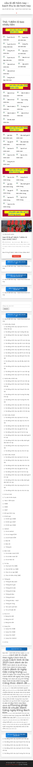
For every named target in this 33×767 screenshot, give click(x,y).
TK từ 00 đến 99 (11, 610)
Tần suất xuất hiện (11, 607)
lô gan (27, 701)
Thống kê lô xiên (11, 588)
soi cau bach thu (18, 713)
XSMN (6, 507)
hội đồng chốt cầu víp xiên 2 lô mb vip (17, 405)
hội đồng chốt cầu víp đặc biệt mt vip (17, 426)
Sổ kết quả (7, 516)
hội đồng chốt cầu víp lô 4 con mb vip (17, 371)
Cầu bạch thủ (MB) (12, 566)
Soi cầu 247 (11, 718)
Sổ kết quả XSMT (11, 522)
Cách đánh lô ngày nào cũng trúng (15, 671)
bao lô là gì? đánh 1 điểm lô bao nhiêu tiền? (15, 238)
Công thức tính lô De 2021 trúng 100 (16, 679)
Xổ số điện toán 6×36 (12, 553)
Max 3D (8, 541)
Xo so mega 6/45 (11, 534)
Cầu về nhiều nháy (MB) (13, 575)
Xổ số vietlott (10, 531)
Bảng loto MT (10, 619)
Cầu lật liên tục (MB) (12, 569)
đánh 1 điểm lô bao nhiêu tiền (12, 246)
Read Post (16, 256)
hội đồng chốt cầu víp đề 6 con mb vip (18, 346)
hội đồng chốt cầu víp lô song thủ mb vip (17, 753)
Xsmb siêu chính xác (10, 378)
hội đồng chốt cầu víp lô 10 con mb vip (18, 340)
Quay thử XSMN (10, 632)
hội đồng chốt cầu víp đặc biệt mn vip (17, 465)
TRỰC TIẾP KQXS (9, 500)
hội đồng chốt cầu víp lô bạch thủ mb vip (17, 742)
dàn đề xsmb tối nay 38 (11, 690)
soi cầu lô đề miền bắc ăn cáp (14, 724)
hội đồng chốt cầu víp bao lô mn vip (17, 457)
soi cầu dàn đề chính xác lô (13, 720)
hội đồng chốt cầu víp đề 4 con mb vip (18, 343)
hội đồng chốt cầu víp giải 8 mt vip (16, 429)
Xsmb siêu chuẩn (9, 324)
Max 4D (8, 544)
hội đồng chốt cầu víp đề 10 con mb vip (18, 353)
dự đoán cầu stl (19, 692)
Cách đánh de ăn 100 (15, 663)
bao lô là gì (19, 244)
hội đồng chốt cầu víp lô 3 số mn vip (17, 472)
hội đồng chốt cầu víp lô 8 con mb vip (17, 381)
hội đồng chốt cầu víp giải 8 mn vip (17, 468)
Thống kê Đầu (10, 594)
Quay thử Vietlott (11, 638)
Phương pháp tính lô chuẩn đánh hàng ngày (15, 707)
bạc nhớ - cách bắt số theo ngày (13, 653)
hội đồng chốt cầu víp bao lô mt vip (17, 417)
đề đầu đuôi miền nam (11, 728)
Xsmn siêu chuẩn (9, 455)
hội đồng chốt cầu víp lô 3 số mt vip (17, 432)
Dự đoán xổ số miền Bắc (19, 697)
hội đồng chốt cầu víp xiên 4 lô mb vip (18, 411)
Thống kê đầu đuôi (11, 582)
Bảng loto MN (10, 622)
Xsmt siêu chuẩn (9, 415)
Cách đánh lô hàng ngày (16, 667)
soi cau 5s (10, 713)
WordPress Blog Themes (12, 764)
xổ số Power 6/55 (11, 537)
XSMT (6, 510)
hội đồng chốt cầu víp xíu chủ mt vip (17, 451)
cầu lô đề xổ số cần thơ (20, 686)
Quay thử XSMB (10, 629)
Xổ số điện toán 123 (11, 556)
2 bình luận (17, 242)
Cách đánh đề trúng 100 (15, 679)
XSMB (6, 504)
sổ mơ (6, 642)
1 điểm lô (25, 242)
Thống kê (8, 547)
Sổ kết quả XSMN (11, 525)
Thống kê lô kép (10, 591)
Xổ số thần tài (10, 559)
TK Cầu (6, 563)
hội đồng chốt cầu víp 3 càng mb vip (17, 332)
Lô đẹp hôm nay (15, 703)
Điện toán (7, 551)
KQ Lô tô (7, 614)
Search (6, 309)
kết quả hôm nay (9, 513)
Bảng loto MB (10, 616)
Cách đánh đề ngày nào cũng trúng (16, 677)
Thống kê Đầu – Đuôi (12, 600)
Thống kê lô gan (11, 585)
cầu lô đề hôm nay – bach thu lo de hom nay (16, 4)
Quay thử (7, 626)
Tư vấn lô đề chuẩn (8, 234)
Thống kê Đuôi (10, 597)
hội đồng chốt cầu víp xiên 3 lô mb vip (17, 408)
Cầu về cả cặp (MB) (12, 572)
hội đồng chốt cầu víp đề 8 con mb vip (18, 349)
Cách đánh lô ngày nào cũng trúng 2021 (16, 673)
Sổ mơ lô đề (8, 494)
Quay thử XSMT (10, 635)
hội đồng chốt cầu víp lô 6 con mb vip (17, 375)
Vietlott (6, 529)
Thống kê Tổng (10, 603)
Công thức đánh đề (15, 683)
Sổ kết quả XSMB (11, 519)
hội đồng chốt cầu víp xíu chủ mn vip (17, 490)
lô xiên (5, 703)
